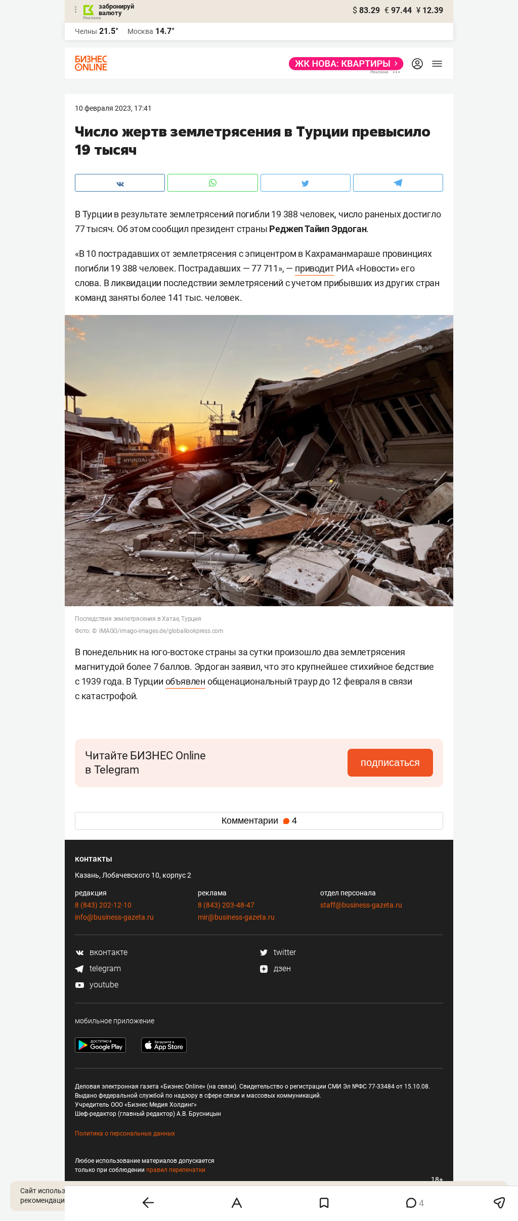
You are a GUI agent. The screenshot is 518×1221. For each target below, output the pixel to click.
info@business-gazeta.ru (114, 917)
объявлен (185, 681)
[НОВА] (343, 63)
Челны (86, 31)
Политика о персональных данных (125, 1133)
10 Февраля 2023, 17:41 (113, 108)
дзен (281, 968)
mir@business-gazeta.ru (236, 917)
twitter (284, 952)
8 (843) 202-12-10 (103, 905)
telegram (104, 968)
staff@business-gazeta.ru (361, 905)
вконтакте (107, 952)
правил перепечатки (175, 1169)
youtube (103, 984)
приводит (314, 268)
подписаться (390, 762)
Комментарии (259, 821)
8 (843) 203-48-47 (226, 905)
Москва (140, 31)
